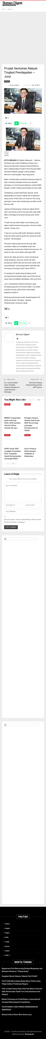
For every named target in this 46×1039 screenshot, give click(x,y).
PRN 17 (7, 955)
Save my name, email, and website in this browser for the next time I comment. (22, 521)
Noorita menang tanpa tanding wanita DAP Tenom (34, 385)
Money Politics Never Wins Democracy (17, 1014)
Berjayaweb (29, 1034)
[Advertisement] (23, 38)
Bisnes (7, 946)
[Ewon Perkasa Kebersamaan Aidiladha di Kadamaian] (33, 440)
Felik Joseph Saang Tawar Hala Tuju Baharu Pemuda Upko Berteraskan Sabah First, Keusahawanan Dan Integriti (22, 991)
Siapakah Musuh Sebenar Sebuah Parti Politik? (20, 976)
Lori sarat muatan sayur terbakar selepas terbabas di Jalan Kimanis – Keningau (11, 387)
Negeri (7, 81)
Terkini (7, 951)
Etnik (6, 937)
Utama (7, 924)
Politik (7, 942)
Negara (7, 928)
